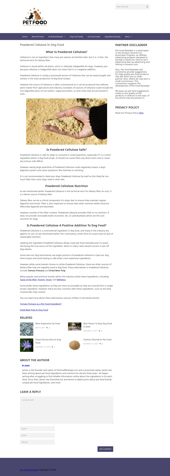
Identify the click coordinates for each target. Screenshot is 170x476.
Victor (48, 279)
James (27, 365)
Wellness (61, 279)
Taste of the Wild (28, 279)
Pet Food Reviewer (29, 469)
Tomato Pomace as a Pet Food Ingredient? (41, 304)
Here (141, 112)
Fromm (41, 279)
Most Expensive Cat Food (47, 323)
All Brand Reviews (55, 36)
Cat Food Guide (94, 36)
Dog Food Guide (76, 36)
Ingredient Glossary (112, 36)
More (127, 36)
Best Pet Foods (38, 36)
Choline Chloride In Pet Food (97, 339)
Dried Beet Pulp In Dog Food (34, 310)
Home (24, 36)
